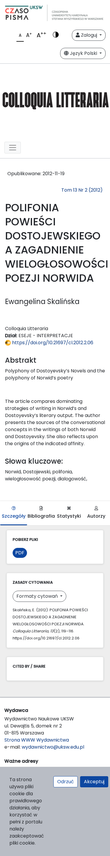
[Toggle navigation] (12, 147)
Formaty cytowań (37, 596)
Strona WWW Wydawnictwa (36, 740)
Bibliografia (41, 516)
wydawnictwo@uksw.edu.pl (53, 747)
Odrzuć (65, 781)
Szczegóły (14, 516)
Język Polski (83, 53)
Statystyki (69, 516)
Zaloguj (89, 35)
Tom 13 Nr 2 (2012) (82, 190)
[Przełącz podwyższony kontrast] (56, 35)
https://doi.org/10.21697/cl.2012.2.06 (52, 342)
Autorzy (96, 516)
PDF (19, 552)
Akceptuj (94, 781)
